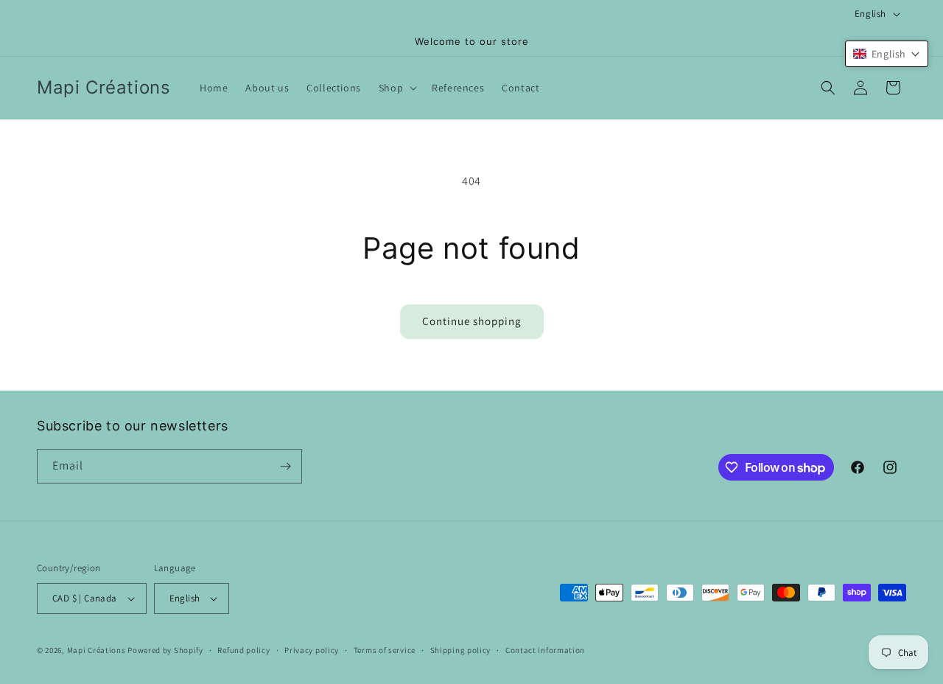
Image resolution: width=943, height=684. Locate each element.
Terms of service (385, 650)
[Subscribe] (285, 466)
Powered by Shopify (165, 650)
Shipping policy (460, 650)
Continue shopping (472, 321)
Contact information (545, 650)
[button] (396, 87)
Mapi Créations (96, 650)
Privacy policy (311, 650)
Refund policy (243, 650)
